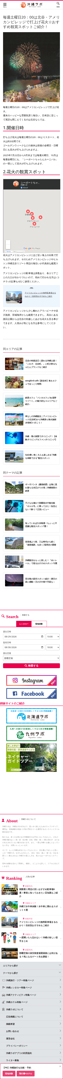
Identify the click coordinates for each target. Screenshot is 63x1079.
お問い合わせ (12, 1031)
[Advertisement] (31, 793)
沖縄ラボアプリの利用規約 (19, 1053)
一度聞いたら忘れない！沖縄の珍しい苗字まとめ (38, 939)
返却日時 (7, 642)
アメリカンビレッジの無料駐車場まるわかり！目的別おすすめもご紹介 (38, 923)
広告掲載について (14, 1016)
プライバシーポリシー (17, 1045)
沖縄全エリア (30, 903)
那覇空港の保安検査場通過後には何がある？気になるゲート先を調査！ (38, 955)
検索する (33, 665)
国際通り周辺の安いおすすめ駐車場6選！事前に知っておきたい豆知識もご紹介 (38, 893)
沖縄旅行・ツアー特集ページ (20, 980)
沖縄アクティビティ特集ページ (21, 994)
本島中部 (28, 918)
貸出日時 (7, 631)
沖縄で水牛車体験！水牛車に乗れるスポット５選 (38, 908)
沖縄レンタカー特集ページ (19, 987)
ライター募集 (12, 1060)
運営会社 (10, 1038)
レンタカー (24, 624)
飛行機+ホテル (25, 1073)
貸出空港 (7, 653)
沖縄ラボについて (14, 1009)
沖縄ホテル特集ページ (17, 1002)
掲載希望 (10, 1023)
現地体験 (39, 624)
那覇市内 (28, 886)
